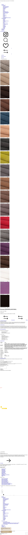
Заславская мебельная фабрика (5, 474)
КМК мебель (3, 469)
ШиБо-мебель (3, 475)
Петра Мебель (3, 472)
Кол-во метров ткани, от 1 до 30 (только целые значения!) (7, 363)
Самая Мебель (3, 470)
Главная (3, 4)
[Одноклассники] (1, 321)
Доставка (3, 29)
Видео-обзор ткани (2, 358)
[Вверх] (0, 531)
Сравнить (5, 320)
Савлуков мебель (4, 468)
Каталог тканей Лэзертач (5, 478)
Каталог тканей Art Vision (5, 482)
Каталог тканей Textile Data (5, 481)
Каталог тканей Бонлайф (5, 480)
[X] (3, 321)
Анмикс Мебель (4, 471)
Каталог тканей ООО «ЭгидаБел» (6, 484)
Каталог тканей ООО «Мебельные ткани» (7, 483)
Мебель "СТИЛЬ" (4, 473)
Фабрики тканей (4, 18)
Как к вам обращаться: (3, 361)
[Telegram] (2, 321)
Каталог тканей (4, 497)
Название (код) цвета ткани (3, 364)
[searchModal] (5, 42)
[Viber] (4, 321)
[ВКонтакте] (0, 321)
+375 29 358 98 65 (2, 31)
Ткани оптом (3, 525)
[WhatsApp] (5, 321)
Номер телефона (2, 362)
